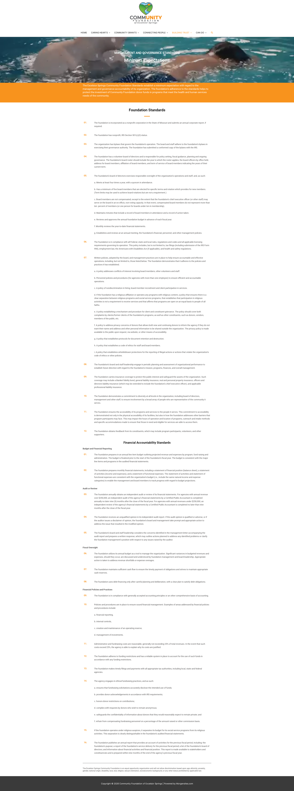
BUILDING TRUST (180, 32)
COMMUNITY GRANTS (125, 32)
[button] (212, 32)
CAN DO (200, 32)
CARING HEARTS (99, 32)
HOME (84, 32)
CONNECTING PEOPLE (154, 32)
